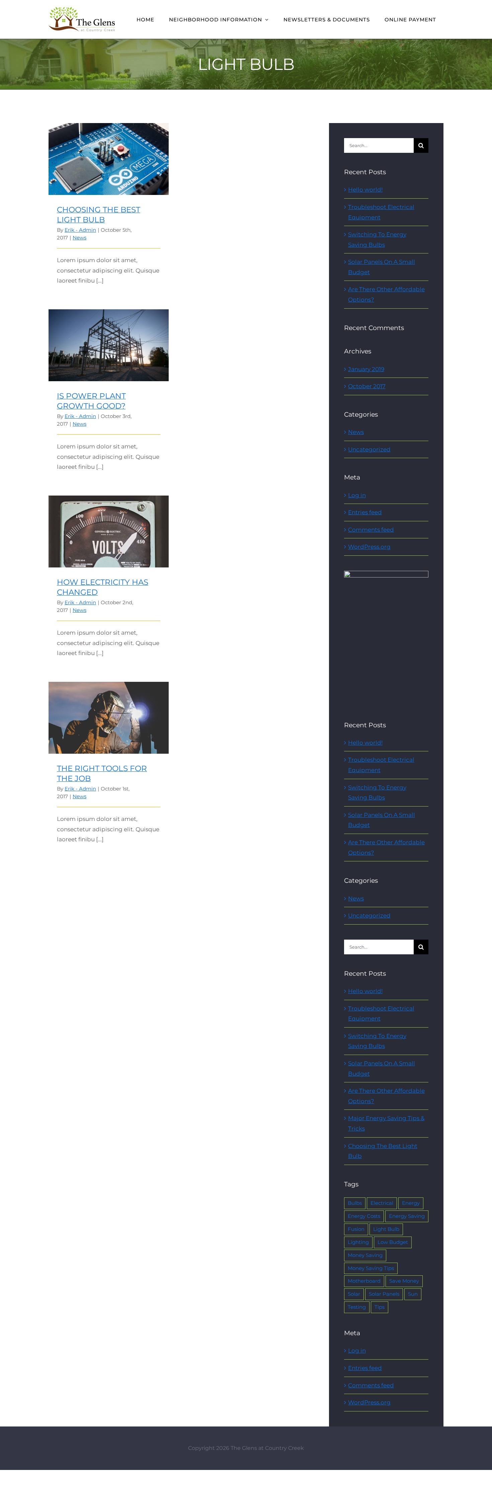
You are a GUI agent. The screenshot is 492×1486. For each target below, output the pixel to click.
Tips (380, 1307)
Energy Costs (364, 1216)
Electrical (382, 1203)
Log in (357, 495)
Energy (411, 1203)
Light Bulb (386, 1229)
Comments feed (371, 529)
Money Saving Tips (371, 1268)
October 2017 (367, 386)
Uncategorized (369, 449)
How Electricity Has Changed (108, 525)
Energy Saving (407, 1216)
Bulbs (355, 1203)
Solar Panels (384, 1294)
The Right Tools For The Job (108, 712)
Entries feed (365, 512)
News (79, 237)
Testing (357, 1307)
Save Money (404, 1281)
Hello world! (365, 189)
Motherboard (364, 1281)
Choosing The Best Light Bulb (108, 153)
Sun (413, 1294)
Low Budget (393, 1242)
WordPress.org (369, 546)
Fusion (356, 1229)
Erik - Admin (80, 230)
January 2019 (366, 369)
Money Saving (365, 1255)
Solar (354, 1294)
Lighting (358, 1242)
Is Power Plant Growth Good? (108, 339)
